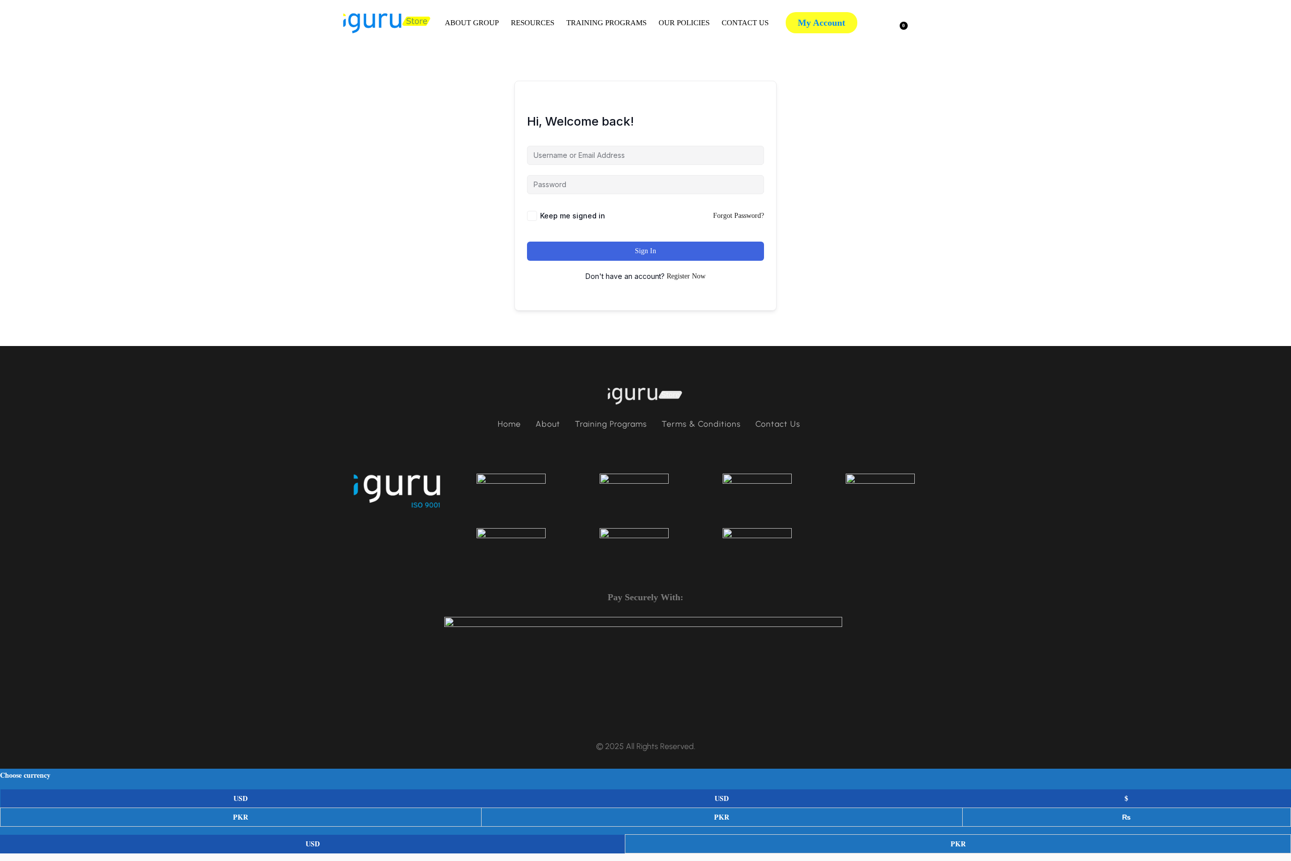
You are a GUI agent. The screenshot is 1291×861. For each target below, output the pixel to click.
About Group (472, 23)
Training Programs (606, 23)
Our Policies (684, 23)
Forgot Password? (738, 215)
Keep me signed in (572, 215)
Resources (532, 23)
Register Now (686, 276)
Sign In (645, 251)
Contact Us (745, 23)
